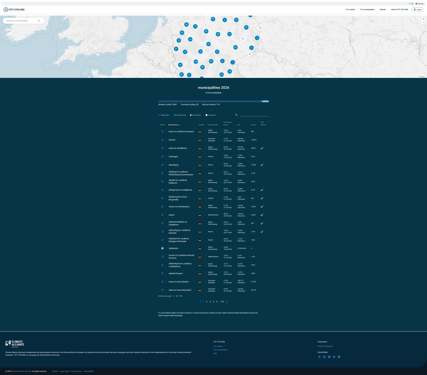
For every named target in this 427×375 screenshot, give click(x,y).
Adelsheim (173, 248)
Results (383, 9)
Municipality (173, 125)
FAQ (412, 3)
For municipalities (367, 9)
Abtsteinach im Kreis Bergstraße (178, 198)
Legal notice (64, 371)
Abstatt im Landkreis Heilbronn (178, 181)
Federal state (213, 125)
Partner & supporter (325, 346)
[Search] (236, 115)
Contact (55, 371)
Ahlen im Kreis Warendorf (180, 290)
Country (201, 125)
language (420, 3)
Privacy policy (76, 371)
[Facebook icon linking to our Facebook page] (319, 357)
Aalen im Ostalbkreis (178, 148)
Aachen (172, 140)
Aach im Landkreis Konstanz (181, 131)
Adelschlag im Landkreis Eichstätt (179, 231)
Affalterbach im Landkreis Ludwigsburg (180, 265)
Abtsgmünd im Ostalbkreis (180, 190)
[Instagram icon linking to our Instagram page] (324, 357)
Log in (419, 9)
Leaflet (422, 77)
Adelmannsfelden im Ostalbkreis (178, 223)
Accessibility (89, 371)
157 (222, 301)
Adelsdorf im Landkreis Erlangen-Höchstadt (179, 239)
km (238, 125)
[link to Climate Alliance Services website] (14, 344)
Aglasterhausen (176, 273)
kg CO (253, 125)
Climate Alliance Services (21, 371)
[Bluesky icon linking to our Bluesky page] (339, 357)
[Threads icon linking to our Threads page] (334, 357)
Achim (171, 215)
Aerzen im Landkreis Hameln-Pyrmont (182, 256)
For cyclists (350, 9)
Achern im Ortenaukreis (179, 206)
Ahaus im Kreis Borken (179, 282)
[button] (251, 48)
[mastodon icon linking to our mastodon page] (329, 357)
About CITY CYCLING (399, 9)
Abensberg (173, 165)
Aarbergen (173, 156)
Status (162, 125)
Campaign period (227, 123)
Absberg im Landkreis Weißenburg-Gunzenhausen (181, 173)
